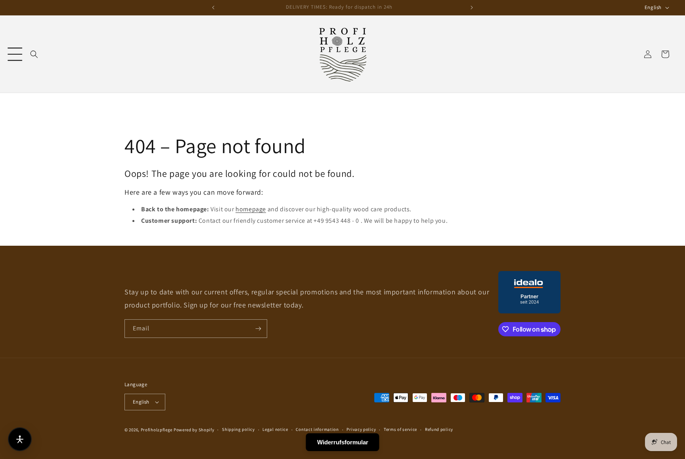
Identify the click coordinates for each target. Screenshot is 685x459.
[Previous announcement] (213, 7)
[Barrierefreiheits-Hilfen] (20, 439)
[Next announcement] (471, 7)
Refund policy (439, 429)
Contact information (317, 429)
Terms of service (400, 429)
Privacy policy (361, 429)
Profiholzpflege (157, 429)
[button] (15, 54)
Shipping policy (238, 429)
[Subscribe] (258, 328)
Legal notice (275, 429)
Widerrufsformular (342, 442)
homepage (250, 209)
